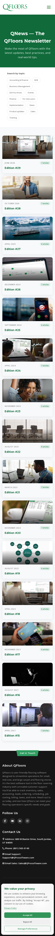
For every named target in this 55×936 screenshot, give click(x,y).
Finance (13, 99)
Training (13, 117)
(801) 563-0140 (21, 848)
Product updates (17, 111)
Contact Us (11, 832)
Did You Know (16, 92)
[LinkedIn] (20, 821)
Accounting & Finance (19, 80)
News (32, 105)
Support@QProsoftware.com (18, 857)
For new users (29, 99)
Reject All (27, 922)
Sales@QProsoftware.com (32, 863)
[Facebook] (5, 821)
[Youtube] (12, 821)
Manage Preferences (27, 928)
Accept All (27, 915)
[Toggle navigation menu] (48, 7)
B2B (36, 80)
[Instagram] (27, 821)
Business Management (20, 86)
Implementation (16, 105)
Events (31, 92)
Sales (33, 111)
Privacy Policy (10, 908)
